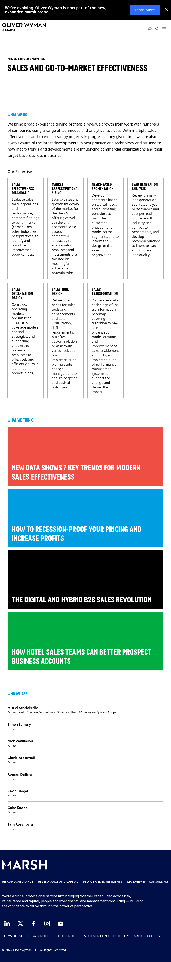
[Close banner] (166, 9)
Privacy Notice (39, 936)
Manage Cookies (147, 936)
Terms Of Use (12, 936)
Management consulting (147, 882)
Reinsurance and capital (58, 882)
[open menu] (164, 28)
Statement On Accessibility (106, 936)
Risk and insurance (17, 882)
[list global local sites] (150, 28)
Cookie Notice (67, 936)
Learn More (145, 9)
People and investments (102, 882)
